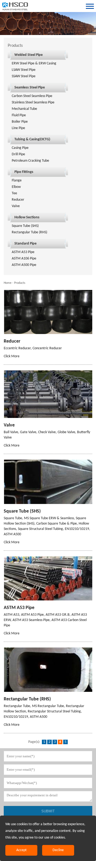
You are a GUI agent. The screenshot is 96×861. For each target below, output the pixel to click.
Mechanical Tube (24, 109)
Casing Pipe (20, 148)
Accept (21, 850)
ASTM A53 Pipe (23, 252)
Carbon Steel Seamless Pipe (32, 96)
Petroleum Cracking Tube (30, 161)
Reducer (18, 200)
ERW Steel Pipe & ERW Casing (34, 63)
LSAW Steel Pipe (23, 70)
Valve (16, 206)
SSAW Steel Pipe (23, 76)
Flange (17, 181)
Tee (14, 193)
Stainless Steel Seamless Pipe (33, 102)
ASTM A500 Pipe (24, 265)
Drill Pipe (18, 154)
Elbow (16, 187)
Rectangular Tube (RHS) (29, 232)
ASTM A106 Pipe (24, 259)
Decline (58, 850)
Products (19, 283)
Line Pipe (18, 128)
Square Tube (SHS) (25, 226)
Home (7, 283)
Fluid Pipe (19, 115)
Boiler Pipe (20, 122)
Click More (11, 356)
